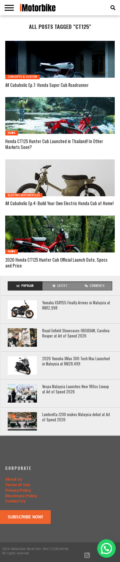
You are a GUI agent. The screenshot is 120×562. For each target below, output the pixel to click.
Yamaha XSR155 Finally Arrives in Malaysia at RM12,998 (76, 305)
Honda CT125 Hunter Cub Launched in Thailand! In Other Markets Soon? (54, 144)
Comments (97, 285)
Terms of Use (17, 484)
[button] (106, 548)
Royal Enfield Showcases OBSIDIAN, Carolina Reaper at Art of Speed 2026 (76, 333)
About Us (13, 479)
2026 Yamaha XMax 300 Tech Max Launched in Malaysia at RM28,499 (76, 361)
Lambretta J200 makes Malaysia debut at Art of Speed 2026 (76, 417)
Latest (62, 285)
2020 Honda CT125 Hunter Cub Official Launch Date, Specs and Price (56, 262)
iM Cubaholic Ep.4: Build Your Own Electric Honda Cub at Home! (59, 203)
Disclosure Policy (21, 496)
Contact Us (15, 501)
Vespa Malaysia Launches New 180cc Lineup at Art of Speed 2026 (75, 389)
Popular (27, 285)
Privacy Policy (18, 490)
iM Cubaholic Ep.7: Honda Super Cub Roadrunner (47, 85)
